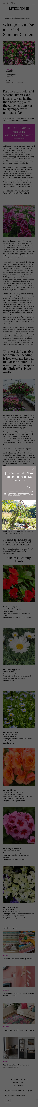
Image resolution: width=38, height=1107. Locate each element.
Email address (9, 487)
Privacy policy (12, 493)
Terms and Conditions (23, 493)
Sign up (30, 487)
